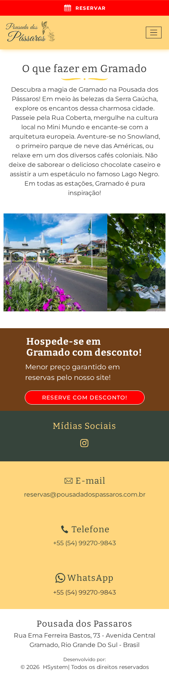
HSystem (55, 667)
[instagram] (84, 444)
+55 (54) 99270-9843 (84, 592)
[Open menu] (154, 32)
